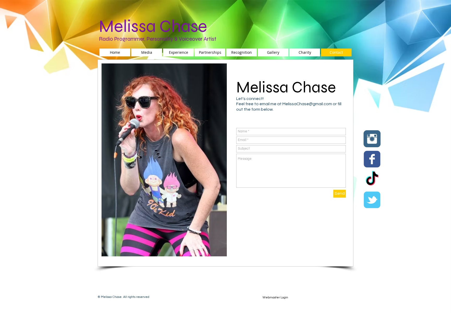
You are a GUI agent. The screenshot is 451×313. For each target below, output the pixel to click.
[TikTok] (372, 179)
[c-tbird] (372, 199)
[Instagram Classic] (372, 138)
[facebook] (372, 159)
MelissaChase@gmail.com (307, 104)
